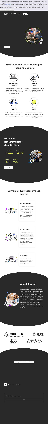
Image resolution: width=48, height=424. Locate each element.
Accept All (2, 9)
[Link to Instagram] (36, 408)
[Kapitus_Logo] (12, 384)
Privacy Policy (7, 4)
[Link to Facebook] (40, 406)
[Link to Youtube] (42, 406)
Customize (11, 9)
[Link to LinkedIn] (38, 406)
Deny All (6, 9)
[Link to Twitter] (36, 406)
